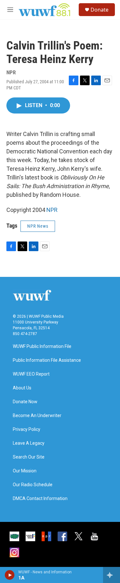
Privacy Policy (26, 429)
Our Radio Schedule (32, 484)
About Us (22, 388)
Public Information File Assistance (47, 360)
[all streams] (111, 575)
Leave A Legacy (28, 443)
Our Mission (24, 471)
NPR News (37, 226)
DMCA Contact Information (40, 498)
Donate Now (25, 401)
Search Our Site (28, 457)
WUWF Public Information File (42, 346)
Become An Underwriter (37, 415)
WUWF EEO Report (31, 374)
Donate (99, 10)
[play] (10, 575)
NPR (52, 209)
